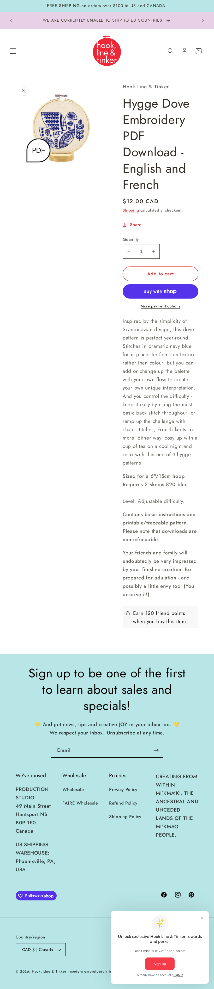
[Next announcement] (203, 20)
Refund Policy (123, 803)
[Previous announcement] (11, 20)
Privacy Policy (123, 789)
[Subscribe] (156, 750)
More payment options (160, 306)
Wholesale (73, 789)
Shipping (131, 210)
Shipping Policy (125, 816)
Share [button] (136, 224)
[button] (13, 51)
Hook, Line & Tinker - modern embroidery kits (72, 971)
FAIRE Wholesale (80, 803)
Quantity (131, 239)
